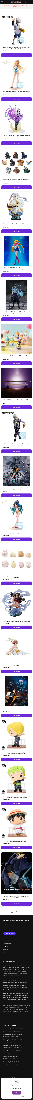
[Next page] (21, 911)
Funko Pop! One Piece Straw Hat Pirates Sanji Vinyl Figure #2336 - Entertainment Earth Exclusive (16, 752)
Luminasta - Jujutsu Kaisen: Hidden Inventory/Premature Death (16, 136)
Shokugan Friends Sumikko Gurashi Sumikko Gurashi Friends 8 (16, 576)
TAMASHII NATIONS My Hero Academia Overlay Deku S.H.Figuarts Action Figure (16, 488)
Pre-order (16, 903)
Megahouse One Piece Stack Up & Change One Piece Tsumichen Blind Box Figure (16, 356)
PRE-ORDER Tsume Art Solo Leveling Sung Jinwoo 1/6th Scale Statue (16, 897)
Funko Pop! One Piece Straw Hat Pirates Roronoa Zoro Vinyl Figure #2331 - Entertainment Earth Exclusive (16, 796)
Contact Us (6, 940)
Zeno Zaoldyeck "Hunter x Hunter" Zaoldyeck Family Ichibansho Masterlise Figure (16, 444)
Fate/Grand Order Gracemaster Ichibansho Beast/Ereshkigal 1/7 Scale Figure (16, 92)
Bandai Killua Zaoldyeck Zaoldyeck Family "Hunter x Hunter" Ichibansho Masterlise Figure (16, 48)
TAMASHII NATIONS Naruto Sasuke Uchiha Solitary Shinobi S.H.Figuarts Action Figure (16, 312)
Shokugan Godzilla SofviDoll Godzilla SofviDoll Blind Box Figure (16, 180)
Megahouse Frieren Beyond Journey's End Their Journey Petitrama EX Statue (16, 224)
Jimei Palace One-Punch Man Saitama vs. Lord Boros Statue (16, 708)
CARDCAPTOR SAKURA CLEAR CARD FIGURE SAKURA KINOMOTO (16, 664)
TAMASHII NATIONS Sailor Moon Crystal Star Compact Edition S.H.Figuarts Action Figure (16, 268)
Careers (5, 953)
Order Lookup (7, 946)
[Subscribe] (27, 925)
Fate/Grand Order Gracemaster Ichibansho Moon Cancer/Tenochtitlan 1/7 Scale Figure (16, 532)
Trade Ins (5, 950)
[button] (2, 2)
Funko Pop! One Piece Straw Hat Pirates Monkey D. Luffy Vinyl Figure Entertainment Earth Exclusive (16, 840)
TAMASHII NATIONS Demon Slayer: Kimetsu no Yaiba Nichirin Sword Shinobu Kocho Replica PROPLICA (16, 400)
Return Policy (7, 943)
